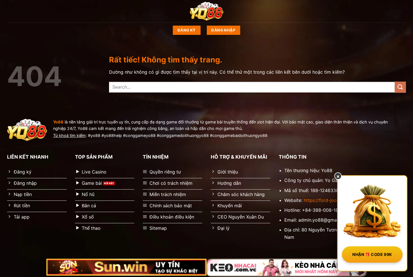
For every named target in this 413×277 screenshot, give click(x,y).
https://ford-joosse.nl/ (327, 200)
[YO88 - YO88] (206, 11)
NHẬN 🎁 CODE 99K (372, 254)
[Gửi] (400, 87)
